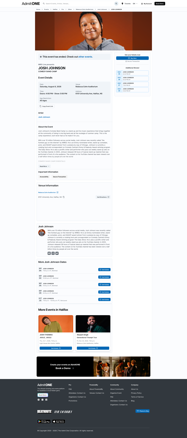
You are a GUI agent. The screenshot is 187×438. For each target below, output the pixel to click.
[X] (42, 400)
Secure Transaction (59, 177)
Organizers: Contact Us (77, 397)
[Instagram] (38, 400)
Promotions (73, 401)
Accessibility (44, 177)
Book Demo (160, 3)
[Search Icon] (116, 4)
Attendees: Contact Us (77, 393)
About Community (117, 389)
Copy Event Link (47, 106)
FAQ (70, 389)
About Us (134, 389)
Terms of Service (137, 397)
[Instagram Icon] (53, 253)
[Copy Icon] (63, 197)
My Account (148, 3)
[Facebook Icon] (49, 253)
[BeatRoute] (44, 411)
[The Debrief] (63, 412)
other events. (85, 56)
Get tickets (54, 348)
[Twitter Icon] (57, 253)
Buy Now (134, 58)
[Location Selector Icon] (122, 3)
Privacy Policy (136, 393)
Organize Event (116, 393)
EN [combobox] (134, 4)
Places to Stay (144, 411)
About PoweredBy (96, 389)
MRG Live (42, 64)
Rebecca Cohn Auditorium (47, 192)
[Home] (44, 385)
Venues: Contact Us (97, 393)
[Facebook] (46, 400)
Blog (132, 401)
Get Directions (102, 197)
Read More (43, 166)
